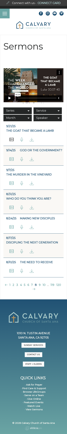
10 (44, 285)
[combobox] (17, 110)
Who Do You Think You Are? (28, 198)
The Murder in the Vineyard (29, 174)
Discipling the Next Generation (32, 242)
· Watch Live (33, 406)
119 (52, 285)
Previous (6, 285)
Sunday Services (33, 345)
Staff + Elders (33, 364)
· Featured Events (33, 402)
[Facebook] (41, 13)
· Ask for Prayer (33, 384)
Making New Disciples (37, 218)
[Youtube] (55, 13)
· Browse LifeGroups (33, 391)
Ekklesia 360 (33, 428)
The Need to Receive (36, 262)
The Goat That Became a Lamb (30, 130)
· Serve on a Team (33, 395)
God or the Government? (41, 150)
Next (33, 289)
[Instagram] (48, 13)
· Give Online (33, 398)
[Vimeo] (61, 13)
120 (58, 285)
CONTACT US (33, 354)
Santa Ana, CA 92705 (33, 337)
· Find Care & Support (33, 388)
